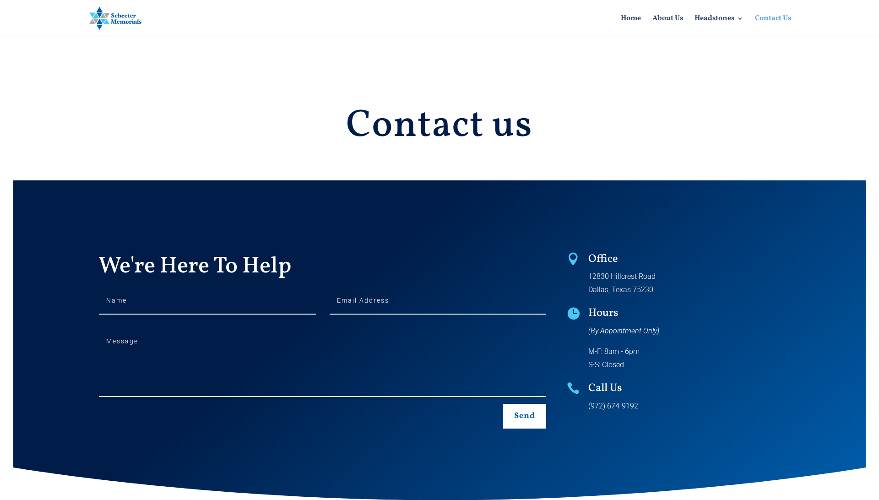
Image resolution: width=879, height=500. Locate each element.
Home (631, 19)
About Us (667, 19)
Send (524, 416)
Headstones (714, 19)
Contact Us (773, 19)
